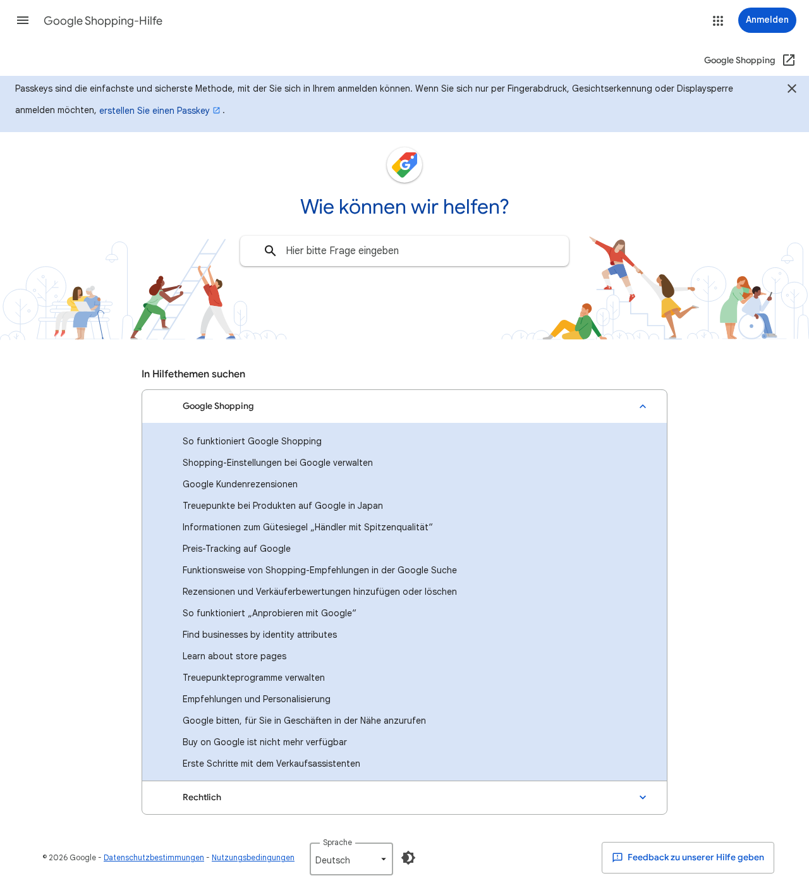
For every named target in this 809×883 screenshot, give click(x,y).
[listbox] (351, 859)
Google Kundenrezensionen (240, 484)
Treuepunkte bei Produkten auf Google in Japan (283, 505)
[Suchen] (270, 251)
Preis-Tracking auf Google (237, 548)
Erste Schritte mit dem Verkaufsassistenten (271, 763)
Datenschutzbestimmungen (154, 857)
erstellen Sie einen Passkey (154, 110)
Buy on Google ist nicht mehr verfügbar (265, 742)
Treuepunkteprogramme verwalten (254, 677)
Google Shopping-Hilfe (103, 21)
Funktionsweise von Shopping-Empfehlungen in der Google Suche (320, 570)
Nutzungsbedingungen (253, 857)
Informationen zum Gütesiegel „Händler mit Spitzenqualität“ (308, 527)
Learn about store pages (234, 656)
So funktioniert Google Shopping (252, 441)
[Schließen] (792, 90)
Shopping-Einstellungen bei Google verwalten (278, 462)
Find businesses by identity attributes (260, 634)
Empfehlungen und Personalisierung (257, 699)
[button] (23, 20)
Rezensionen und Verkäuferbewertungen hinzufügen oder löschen (320, 591)
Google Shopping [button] (218, 406)
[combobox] (404, 251)
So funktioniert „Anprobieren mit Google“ (269, 613)
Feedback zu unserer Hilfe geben (695, 857)
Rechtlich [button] (202, 797)
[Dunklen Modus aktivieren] (408, 858)
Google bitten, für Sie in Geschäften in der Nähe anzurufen (304, 720)
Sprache (337, 842)
